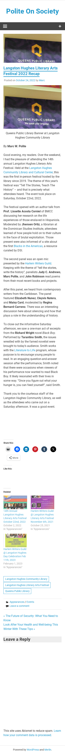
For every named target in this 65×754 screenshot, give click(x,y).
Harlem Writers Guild (38, 263)
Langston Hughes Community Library (26, 578)
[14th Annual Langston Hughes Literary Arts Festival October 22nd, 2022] (15, 502)
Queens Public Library (17, 591)
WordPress (33, 749)
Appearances (17, 601)
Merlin (47, 749)
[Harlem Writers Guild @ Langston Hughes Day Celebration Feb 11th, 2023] (15, 540)
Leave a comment (19, 605)
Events (30, 601)
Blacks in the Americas (28, 246)
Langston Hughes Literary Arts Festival (27, 585)
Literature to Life (24, 350)
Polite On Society (32, 11)
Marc (42, 80)
